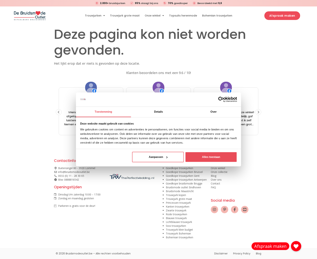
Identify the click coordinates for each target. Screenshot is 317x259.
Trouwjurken (93, 15)
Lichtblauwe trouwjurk (179, 222)
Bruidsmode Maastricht (180, 191)
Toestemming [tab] (103, 111)
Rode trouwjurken (176, 214)
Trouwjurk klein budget (179, 229)
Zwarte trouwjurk (176, 210)
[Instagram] (214, 209)
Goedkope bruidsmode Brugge (184, 183)
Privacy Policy (241, 253)
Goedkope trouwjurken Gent (183, 175)
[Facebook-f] (234, 209)
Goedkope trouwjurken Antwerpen (186, 179)
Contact (215, 183)
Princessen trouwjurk (178, 202)
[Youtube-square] (244, 209)
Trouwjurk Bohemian (178, 233)
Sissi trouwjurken (176, 225)
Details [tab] (158, 111)
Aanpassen (156, 156)
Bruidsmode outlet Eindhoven (183, 187)
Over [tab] (213, 111)
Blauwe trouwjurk (176, 218)
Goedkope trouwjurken (179, 168)
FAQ (213, 187)
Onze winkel (153, 15)
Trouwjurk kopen (176, 195)
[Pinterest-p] (224, 209)
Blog (213, 175)
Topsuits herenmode (183, 15)
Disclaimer (221, 253)
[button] (258, 112)
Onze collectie (219, 172)
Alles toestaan (211, 156)
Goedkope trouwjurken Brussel (184, 172)
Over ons (216, 179)
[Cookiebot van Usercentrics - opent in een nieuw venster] (221, 99)
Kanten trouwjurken (177, 206)
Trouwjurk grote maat (125, 15)
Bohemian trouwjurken (217, 15)
